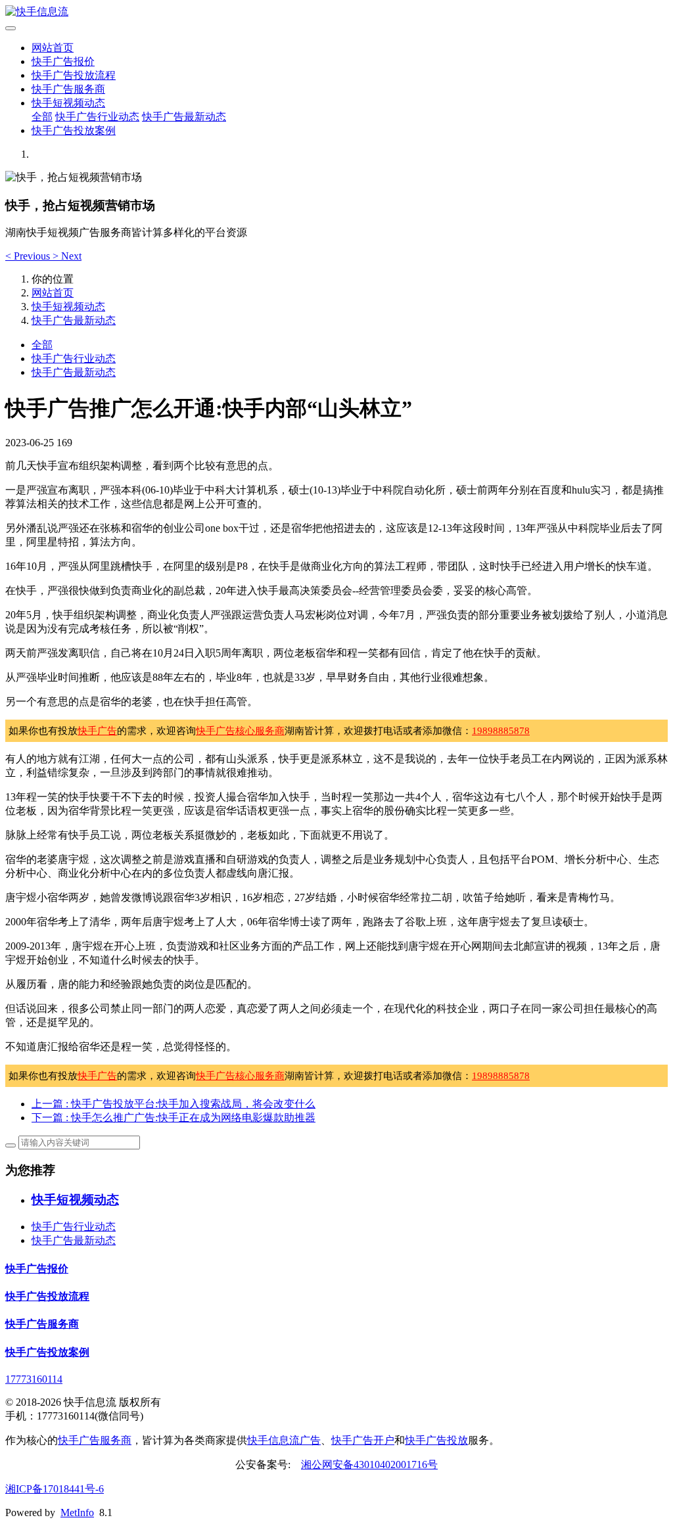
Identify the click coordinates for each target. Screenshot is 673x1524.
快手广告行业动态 (97, 116)
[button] (29, 256)
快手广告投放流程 (74, 75)
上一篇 (173, 1103)
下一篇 (173, 1117)
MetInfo (77, 1512)
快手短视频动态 (68, 102)
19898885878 (501, 731)
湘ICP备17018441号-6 (54, 1488)
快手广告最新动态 (184, 116)
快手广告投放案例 (74, 130)
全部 (42, 116)
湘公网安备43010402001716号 (369, 1464)
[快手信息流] (336, 12)
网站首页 (53, 47)
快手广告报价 (63, 61)
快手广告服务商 (68, 89)
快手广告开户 (362, 1440)
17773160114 (33, 1379)
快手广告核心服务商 (240, 731)
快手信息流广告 (284, 1440)
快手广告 (97, 731)
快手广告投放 (436, 1440)
